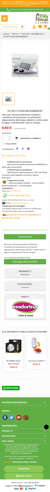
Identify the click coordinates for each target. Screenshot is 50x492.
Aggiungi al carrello (28, 138)
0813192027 (16, 191)
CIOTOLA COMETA (36, 361)
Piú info (8, 462)
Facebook (5, 418)
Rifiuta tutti (24, 476)
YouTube (19, 418)
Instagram (33, 418)
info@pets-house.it (19, 203)
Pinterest (26, 418)
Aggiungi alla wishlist (14, 155)
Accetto (23, 468)
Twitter (12, 418)
